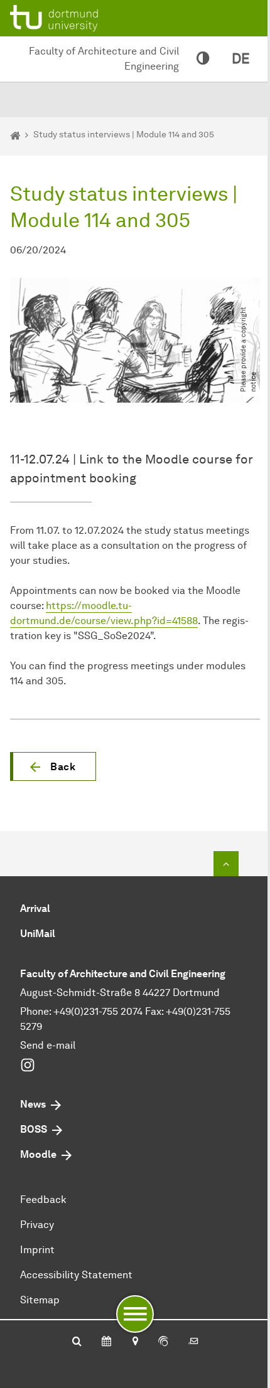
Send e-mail (47, 1045)
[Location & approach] (134, 1342)
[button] (53, 766)
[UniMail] (193, 1342)
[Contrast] (203, 59)
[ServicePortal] (163, 1342)
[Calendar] (106, 1342)
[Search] (77, 1342)
